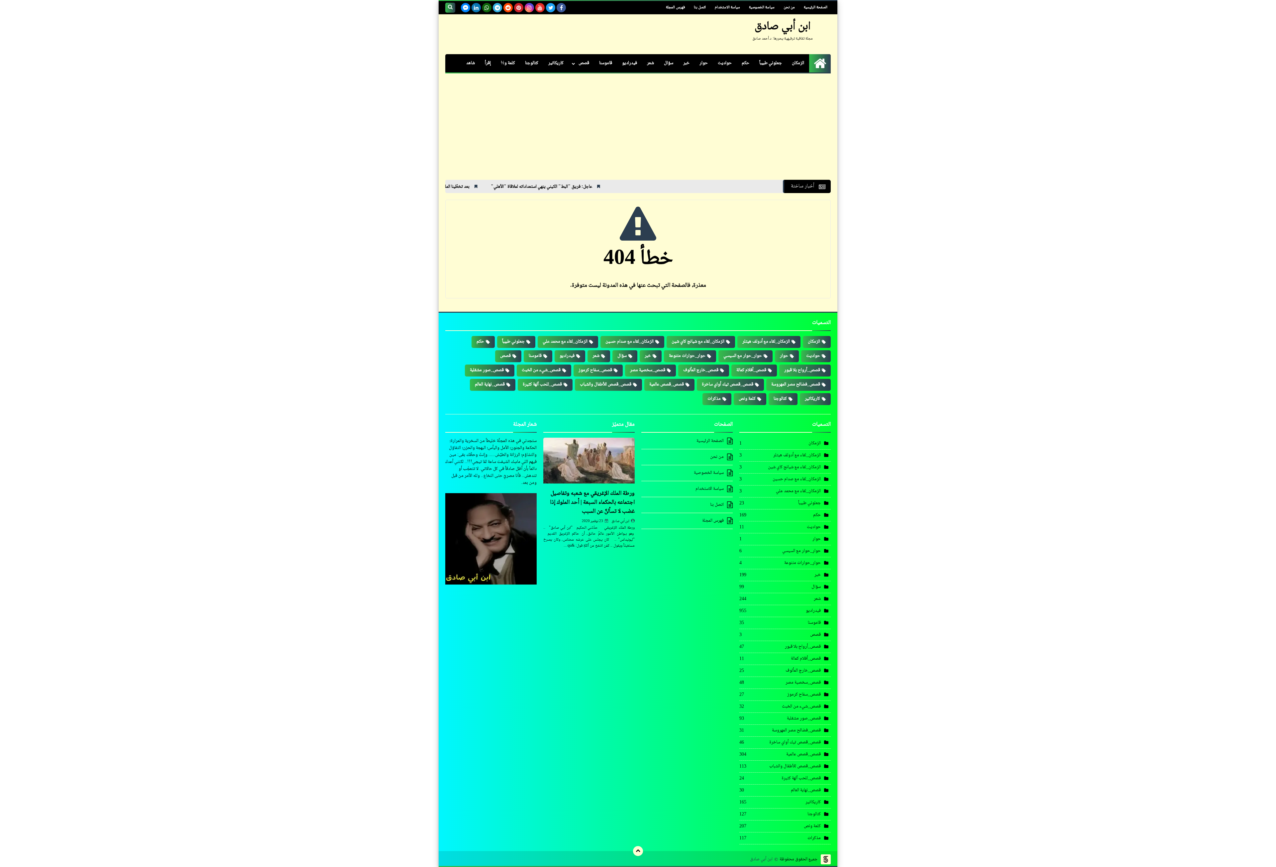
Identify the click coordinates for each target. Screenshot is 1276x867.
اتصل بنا (700, 7)
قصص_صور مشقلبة (487, 370)
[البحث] (450, 8)
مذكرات (714, 399)
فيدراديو (629, 63)
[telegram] (497, 7)
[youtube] (540, 7)
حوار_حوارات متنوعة (687, 356)
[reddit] (508, 7)
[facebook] (561, 7)
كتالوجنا (531, 63)
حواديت (725, 63)
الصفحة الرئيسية (815, 7)
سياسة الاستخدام (727, 7)
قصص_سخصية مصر (647, 370)
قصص (584, 63)
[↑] (638, 851)
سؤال (668, 63)
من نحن (789, 7)
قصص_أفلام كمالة (751, 370)
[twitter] (550, 7)
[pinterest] (518, 7)
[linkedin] (476, 7)
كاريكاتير (556, 63)
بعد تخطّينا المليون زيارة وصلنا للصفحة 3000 (485, 187)
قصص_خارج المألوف (700, 370)
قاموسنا (605, 63)
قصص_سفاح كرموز (595, 370)
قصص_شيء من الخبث (541, 370)
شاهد (470, 63)
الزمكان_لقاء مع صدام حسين (629, 342)
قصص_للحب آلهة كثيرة (542, 384)
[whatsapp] (486, 7)
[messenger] (465, 7)
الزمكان (798, 63)
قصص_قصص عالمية (666, 384)
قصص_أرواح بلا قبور (802, 370)
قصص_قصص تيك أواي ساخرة (727, 384)
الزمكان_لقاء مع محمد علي (565, 342)
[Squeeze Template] (826, 859)
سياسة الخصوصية (762, 7)
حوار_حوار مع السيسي (742, 356)
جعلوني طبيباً (770, 63)
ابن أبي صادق (620, 521)
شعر (650, 63)
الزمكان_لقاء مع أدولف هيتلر (766, 342)
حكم (745, 63)
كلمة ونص (747, 399)
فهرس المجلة (675, 7)
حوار (703, 63)
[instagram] (529, 7)
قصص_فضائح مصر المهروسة (795, 384)
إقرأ (488, 63)
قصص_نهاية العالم (490, 384)
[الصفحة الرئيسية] (820, 63)
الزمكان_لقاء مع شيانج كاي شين (698, 342)
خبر (686, 63)
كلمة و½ (508, 63)
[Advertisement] (638, 129)
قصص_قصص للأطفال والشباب (605, 384)
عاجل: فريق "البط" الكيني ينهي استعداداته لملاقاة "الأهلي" (595, 187)
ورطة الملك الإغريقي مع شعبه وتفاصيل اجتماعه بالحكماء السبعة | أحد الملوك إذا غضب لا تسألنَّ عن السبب (592, 502)
